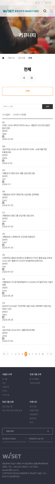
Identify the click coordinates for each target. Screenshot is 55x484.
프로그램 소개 (35, 374)
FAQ (32, 422)
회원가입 (48, 3)
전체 (30, 58)
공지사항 (21, 58)
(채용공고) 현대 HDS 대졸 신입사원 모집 (18, 173)
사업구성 (5, 387)
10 (43, 354)
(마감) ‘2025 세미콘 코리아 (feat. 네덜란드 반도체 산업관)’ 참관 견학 (26, 127)
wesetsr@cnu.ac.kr (10, 470)
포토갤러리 (34, 414)
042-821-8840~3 (21, 467)
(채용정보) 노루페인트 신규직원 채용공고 (18, 236)
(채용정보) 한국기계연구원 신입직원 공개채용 (20, 194)
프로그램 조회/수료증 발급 (12, 410)
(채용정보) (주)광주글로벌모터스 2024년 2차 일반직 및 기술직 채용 (27, 283)
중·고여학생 (34, 379)
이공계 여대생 (35, 383)
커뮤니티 (11, 58)
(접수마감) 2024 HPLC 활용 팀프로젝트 (18, 330)
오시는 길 (5, 395)
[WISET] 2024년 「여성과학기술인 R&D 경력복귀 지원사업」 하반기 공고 (26, 307)
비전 (4, 383)
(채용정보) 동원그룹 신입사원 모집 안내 (18, 215)
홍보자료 (33, 418)
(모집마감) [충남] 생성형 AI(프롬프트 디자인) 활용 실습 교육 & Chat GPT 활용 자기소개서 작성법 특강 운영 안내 (27, 259)
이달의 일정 (34, 410)
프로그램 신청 (8, 401)
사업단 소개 (7, 374)
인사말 (4, 379)
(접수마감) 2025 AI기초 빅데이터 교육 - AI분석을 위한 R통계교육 (24, 151)
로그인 (37, 3)
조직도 (4, 391)
